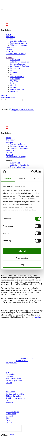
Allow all (22, 251)
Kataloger (14, 72)
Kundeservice (11, 414)
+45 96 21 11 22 (22, 361)
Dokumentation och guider (15, 54)
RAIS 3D (9, 52)
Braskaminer (10, 37)
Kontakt (9, 75)
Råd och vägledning (17, 64)
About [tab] (36, 178)
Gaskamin (9, 39)
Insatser (8, 35)
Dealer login (14, 91)
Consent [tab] (7, 178)
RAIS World (15, 60)
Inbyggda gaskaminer (18, 41)
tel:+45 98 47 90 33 (26, 359)
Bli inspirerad (15, 68)
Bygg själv (5, 95)
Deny (22, 265)
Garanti (13, 85)
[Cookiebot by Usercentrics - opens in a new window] (31, 171)
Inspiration (9, 58)
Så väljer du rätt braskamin (20, 66)
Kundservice (15, 79)
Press (8, 420)
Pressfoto (13, 87)
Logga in (9, 422)
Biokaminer (10, 47)
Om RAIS (14, 81)
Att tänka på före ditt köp (19, 62)
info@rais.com (11, 363)
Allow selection (22, 258)
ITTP (12, 435)
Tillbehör (9, 49)
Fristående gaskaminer (18, 43)
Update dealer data (17, 89)
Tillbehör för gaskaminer (19, 45)
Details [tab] (22, 178)
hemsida (37, 317)
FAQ (12, 70)
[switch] (38, 226)
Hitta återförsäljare (17, 77)
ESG (12, 83)
